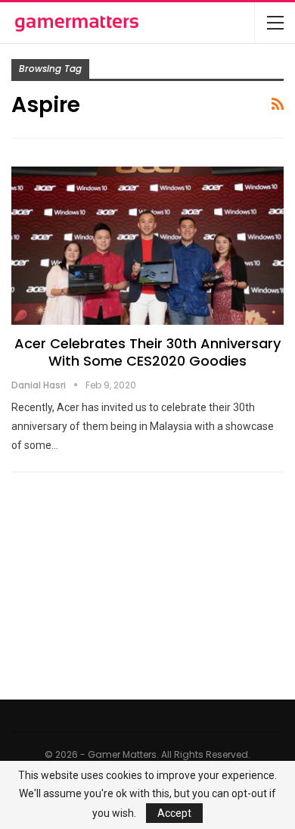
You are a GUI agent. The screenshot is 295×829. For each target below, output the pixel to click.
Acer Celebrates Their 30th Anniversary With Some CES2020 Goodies (147, 352)
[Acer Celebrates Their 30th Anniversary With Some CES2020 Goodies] (147, 246)
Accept (174, 813)
